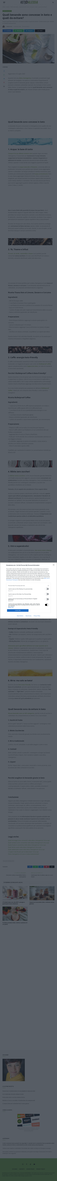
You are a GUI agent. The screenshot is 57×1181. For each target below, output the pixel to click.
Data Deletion (20, 615)
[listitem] (28, 585)
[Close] (54, 565)
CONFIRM (18, 610)
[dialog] (28, 590)
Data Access (28, 615)
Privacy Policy (37, 615)
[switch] (47, 589)
